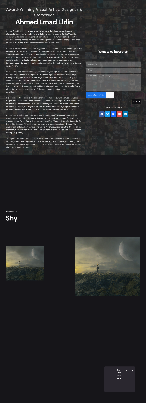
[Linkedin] (125, 114)
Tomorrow (119, 377)
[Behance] (113, 114)
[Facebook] (102, 114)
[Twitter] (107, 114)
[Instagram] (119, 114)
